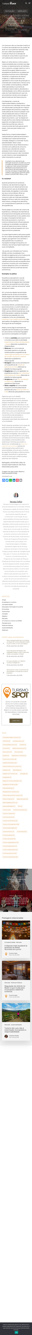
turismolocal (22, 831)
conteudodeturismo (10, 744)
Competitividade (7, 604)
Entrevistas (5, 609)
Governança (6, 611)
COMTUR (6, 741)
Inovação (10, 11)
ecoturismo (7, 752)
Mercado (22, 11)
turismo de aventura (10, 820)
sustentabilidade (9, 806)
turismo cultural (9, 813)
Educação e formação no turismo (12, 607)
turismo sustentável (10, 857)
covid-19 (6, 748)
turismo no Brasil (9, 839)
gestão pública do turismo (12, 766)
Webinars (5, 630)
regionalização (22, 799)
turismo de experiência (11, 824)
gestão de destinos (10, 763)
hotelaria (6, 770)
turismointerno (8, 831)
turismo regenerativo (10, 842)
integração (7, 777)
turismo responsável (10, 849)
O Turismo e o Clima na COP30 (12, 621)
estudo (6, 755)
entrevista (19, 752)
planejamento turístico (11, 792)
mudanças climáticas (10, 784)
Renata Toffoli (11, 30)
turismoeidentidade (10, 828)
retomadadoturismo (10, 802)
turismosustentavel (9, 853)
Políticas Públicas (7, 625)
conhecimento (18, 741)
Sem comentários (16, 32)
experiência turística (19, 755)
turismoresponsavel (10, 846)
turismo (6, 810)
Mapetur (4, 616)
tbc (20, 806)
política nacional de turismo (12, 795)
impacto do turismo (10, 773)
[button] (29, 3)
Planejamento (6, 623)
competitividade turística (11, 737)
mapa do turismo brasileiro (12, 781)
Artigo (4, 600)
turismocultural (8, 817)
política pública (8, 799)
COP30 (23, 744)
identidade (17, 770)
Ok (16, 1332)
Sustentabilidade (7, 628)
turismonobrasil (8, 835)
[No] (30, 1329)
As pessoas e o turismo (9, 602)
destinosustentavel (19, 748)
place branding (8, 788)
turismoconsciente (20, 810)
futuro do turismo (9, 759)
